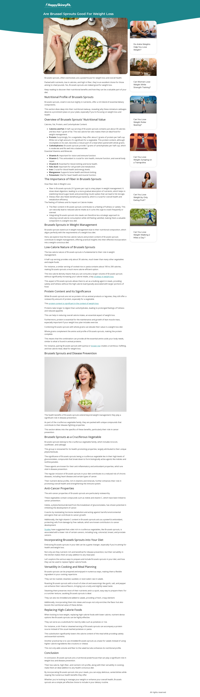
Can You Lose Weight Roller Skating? (139, 122)
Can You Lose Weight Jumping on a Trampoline (142, 160)
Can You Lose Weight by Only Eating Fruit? (140, 197)
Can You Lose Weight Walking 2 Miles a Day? (141, 235)
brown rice (95, 346)
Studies (47, 529)
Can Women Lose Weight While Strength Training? (142, 85)
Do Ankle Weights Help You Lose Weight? (141, 47)
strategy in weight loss (104, 276)
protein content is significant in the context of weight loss (74, 303)
